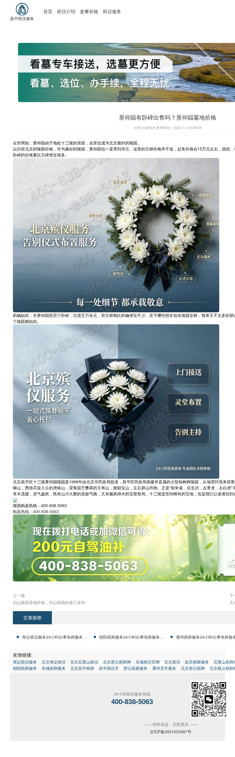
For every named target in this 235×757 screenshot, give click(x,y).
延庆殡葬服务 (197, 662)
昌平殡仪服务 (22, 18)
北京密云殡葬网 (117, 662)
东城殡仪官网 (148, 662)
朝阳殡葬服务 (25, 668)
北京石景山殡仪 (84, 662)
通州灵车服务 (164, 668)
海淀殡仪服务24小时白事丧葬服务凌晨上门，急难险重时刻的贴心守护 (54, 637)
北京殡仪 (172, 662)
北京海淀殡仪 (54, 662)
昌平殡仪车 (109, 668)
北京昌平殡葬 (82, 668)
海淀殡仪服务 (25, 662)
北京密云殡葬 (193, 668)
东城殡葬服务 (54, 668)
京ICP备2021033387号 (170, 731)
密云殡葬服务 (136, 668)
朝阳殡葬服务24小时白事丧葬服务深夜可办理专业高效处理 (131, 637)
